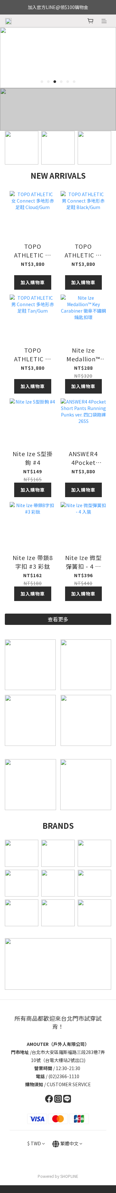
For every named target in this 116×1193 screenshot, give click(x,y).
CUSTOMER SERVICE (69, 1084)
